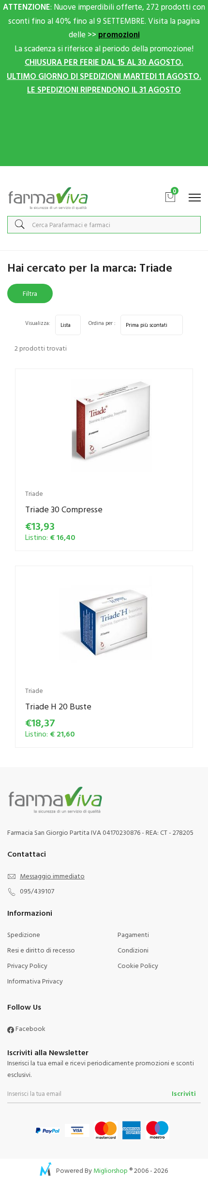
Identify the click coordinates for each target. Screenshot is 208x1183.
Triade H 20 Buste (58, 706)
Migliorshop (110, 1170)
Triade (34, 493)
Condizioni (133, 950)
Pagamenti (133, 934)
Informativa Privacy (35, 981)
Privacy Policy (27, 965)
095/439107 (37, 891)
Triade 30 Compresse (64, 509)
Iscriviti (184, 1093)
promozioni (119, 34)
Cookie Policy (138, 965)
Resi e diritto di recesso (41, 950)
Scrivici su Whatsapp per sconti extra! (104, 176)
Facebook (29, 1028)
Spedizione (23, 934)
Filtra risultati (30, 295)
